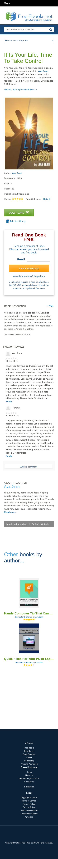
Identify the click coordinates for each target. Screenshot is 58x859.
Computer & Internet (23, 617)
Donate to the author (16, 524)
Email (21, 259)
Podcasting (29, 761)
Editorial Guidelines (29, 810)
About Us (29, 775)
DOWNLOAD (17, 212)
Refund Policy (29, 807)
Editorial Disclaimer (29, 814)
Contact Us (29, 782)
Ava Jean (43, 71)
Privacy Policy (29, 804)
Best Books (29, 751)
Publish (29, 757)
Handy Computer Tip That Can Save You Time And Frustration (29, 613)
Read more (10, 512)
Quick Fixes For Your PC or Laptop (29, 658)
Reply (9, 401)
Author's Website (40, 524)
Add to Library (17, 221)
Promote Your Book (29, 764)
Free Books (29, 748)
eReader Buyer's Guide (29, 778)
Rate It (46, 199)
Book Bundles (29, 754)
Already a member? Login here (29, 276)
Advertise (29, 817)
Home (29, 772)
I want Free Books (29, 268)
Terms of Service (29, 801)
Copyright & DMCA (29, 797)
